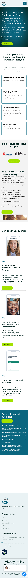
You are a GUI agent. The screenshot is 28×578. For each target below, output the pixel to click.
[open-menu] (25, 3)
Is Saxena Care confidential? (9, 439)
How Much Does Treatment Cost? (10, 425)
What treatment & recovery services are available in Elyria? (11, 429)
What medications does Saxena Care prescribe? (11, 436)
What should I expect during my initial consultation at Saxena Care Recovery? (11, 450)
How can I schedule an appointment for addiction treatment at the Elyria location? (12, 446)
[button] (14, 425)
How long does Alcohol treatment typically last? (13, 432)
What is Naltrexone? (7, 442)
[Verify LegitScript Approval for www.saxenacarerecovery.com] (4, 554)
